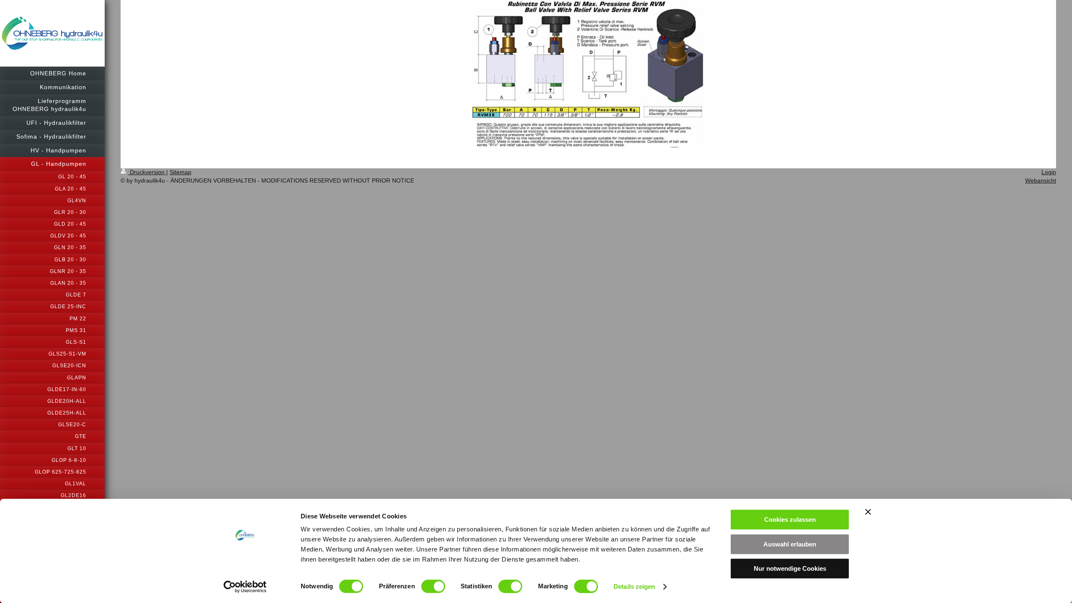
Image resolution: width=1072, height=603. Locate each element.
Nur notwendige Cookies (790, 568)
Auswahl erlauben (789, 544)
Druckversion (147, 172)
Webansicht (1040, 180)
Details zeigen (634, 586)
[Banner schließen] (868, 512)
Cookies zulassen (790, 519)
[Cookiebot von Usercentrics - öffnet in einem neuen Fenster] (245, 586)
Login (1048, 172)
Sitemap (180, 172)
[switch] (433, 586)
